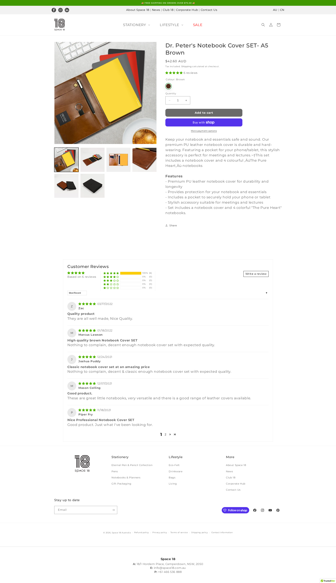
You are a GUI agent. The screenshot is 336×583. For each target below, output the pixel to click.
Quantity (170, 93)
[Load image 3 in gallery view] (118, 160)
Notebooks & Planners (126, 477)
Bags (172, 477)
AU (275, 10)
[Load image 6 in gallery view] (92, 186)
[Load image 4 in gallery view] (144, 160)
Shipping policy (199, 532)
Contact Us (209, 10)
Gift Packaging (121, 483)
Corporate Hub (187, 10)
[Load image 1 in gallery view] (66, 160)
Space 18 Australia (121, 532)
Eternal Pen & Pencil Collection (132, 465)
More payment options (204, 130)
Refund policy (141, 532)
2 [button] (165, 434)
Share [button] (173, 225)
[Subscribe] (113, 510)
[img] (87, 304)
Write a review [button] (256, 273)
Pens (114, 471)
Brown (168, 86)
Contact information (222, 532)
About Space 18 (137, 10)
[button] (135, 24)
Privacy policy (159, 532)
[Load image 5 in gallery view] (66, 186)
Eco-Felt (174, 465)
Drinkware (175, 471)
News (156, 10)
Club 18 (168, 10)
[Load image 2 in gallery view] (92, 160)
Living (173, 483)
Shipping (186, 66)
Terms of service (179, 532)
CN (282, 10)
